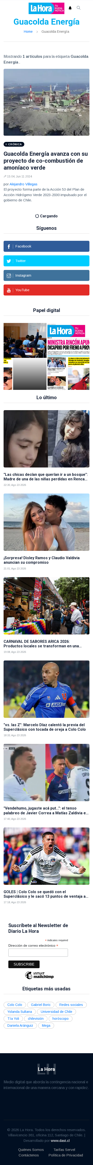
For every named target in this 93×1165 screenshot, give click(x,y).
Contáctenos (29, 1155)
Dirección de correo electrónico (33, 945)
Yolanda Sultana (19, 1012)
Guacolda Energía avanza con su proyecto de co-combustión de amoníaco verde (46, 160)
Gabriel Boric (41, 1005)
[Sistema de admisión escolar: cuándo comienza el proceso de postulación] (30, 356)
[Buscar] (78, 8)
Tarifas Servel (64, 1150)
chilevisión (36, 1018)
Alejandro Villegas (23, 184)
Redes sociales (71, 1005)
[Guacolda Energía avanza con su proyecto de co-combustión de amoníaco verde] (46, 102)
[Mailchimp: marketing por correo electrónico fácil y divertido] (39, 979)
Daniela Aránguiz (20, 1025)
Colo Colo (14, 1005)
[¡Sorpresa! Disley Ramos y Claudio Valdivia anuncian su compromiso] (46, 522)
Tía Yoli (13, 1018)
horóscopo (60, 1018)
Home (28, 31)
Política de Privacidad (65, 1155)
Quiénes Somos (31, 1150)
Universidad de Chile (56, 1012)
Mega (46, 1025)
